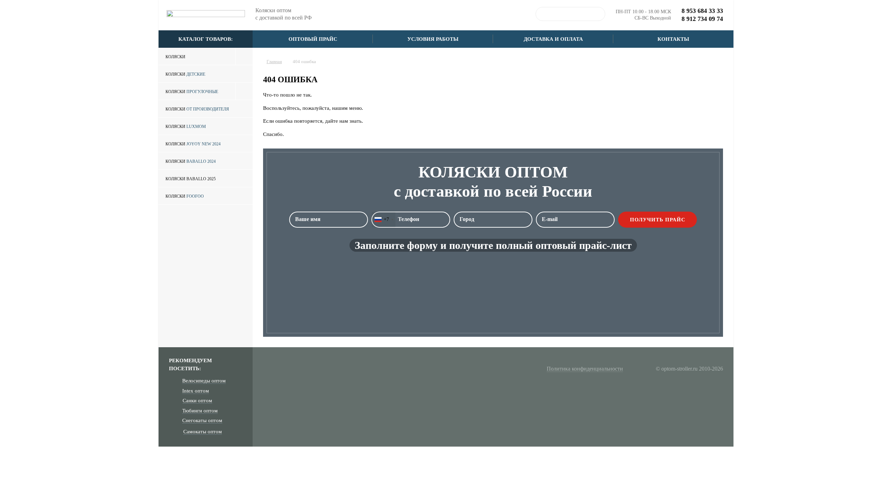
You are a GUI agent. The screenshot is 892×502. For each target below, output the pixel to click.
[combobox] (383, 219)
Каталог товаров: (205, 39)
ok (598, 14)
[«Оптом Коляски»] (206, 16)
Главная (274, 61)
